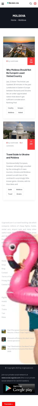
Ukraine (19, 194)
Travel (10, 194)
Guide (10, 189)
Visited (20, 112)
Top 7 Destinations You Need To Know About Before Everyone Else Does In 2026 (21, 348)
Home (13, 20)
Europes (20, 108)
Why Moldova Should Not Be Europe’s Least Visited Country (18, 72)
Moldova (11, 112)
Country (10, 108)
